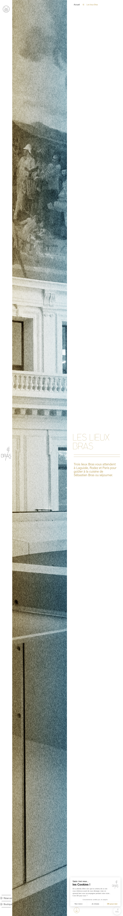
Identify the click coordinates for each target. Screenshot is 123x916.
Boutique (8, 904)
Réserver (8, 898)
